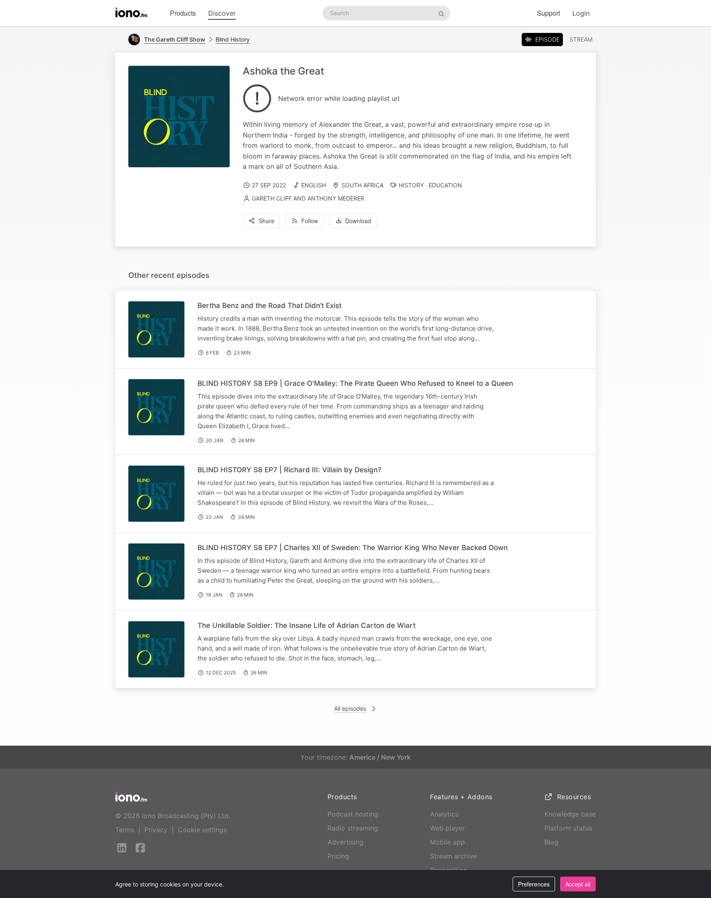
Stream (580, 39)
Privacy (155, 830)
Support (548, 13)
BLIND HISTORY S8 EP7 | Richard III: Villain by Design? (289, 470)
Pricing (338, 856)
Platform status (568, 828)
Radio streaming (353, 828)
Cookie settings (202, 830)
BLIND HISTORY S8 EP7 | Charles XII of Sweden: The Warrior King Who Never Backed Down (353, 547)
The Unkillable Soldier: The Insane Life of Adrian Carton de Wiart (307, 625)
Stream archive (453, 856)
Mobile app (447, 842)
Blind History (233, 39)
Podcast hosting (353, 814)
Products (183, 13)
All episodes (350, 708)
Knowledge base (570, 814)
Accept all (577, 884)
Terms (124, 830)
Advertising (345, 842)
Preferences (534, 884)
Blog (551, 842)
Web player (447, 828)
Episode (547, 39)
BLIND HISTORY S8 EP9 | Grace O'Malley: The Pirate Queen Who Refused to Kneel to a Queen (355, 383)
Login (581, 13)
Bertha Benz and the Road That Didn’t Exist (270, 305)
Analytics (444, 814)
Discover (222, 13)
